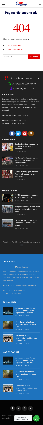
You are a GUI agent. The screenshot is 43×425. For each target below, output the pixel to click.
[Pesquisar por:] (15, 56)
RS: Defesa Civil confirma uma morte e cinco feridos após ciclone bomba (26, 160)
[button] (21, 245)
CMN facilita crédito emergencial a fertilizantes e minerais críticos (26, 338)
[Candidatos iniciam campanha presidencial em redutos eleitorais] (7, 147)
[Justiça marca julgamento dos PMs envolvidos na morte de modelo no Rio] (7, 174)
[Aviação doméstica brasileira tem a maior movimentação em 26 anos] (7, 209)
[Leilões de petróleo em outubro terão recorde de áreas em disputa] (7, 223)
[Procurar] (39, 3)
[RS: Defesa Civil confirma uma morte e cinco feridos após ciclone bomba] (7, 161)
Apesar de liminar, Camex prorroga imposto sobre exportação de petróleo (25, 310)
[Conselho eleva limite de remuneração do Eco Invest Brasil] (8, 325)
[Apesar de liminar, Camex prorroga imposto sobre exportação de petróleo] (8, 311)
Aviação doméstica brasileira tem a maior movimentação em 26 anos (27, 209)
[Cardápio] (3, 3)
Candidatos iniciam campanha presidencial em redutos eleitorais (26, 146)
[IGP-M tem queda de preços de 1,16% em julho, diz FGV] (7, 198)
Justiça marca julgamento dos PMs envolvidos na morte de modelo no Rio (26, 174)
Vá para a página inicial (14, 49)
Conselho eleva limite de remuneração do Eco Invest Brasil (25, 324)
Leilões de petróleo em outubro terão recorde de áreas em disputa (27, 223)
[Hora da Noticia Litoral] (21, 4)
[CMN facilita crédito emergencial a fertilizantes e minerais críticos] (8, 338)
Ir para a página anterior (15, 45)
